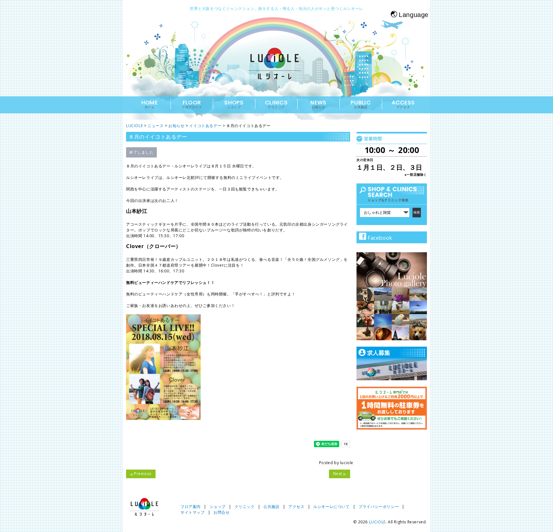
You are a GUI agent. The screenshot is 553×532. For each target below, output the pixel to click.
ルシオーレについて (331, 506)
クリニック (245, 506)
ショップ (218, 506)
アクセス (296, 506)
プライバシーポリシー (378, 506)
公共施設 (271, 506)
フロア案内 (190, 506)
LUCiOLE (377, 522)
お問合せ (221, 512)
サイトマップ (192, 512)
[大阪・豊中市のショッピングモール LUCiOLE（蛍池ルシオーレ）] (276, 69)
